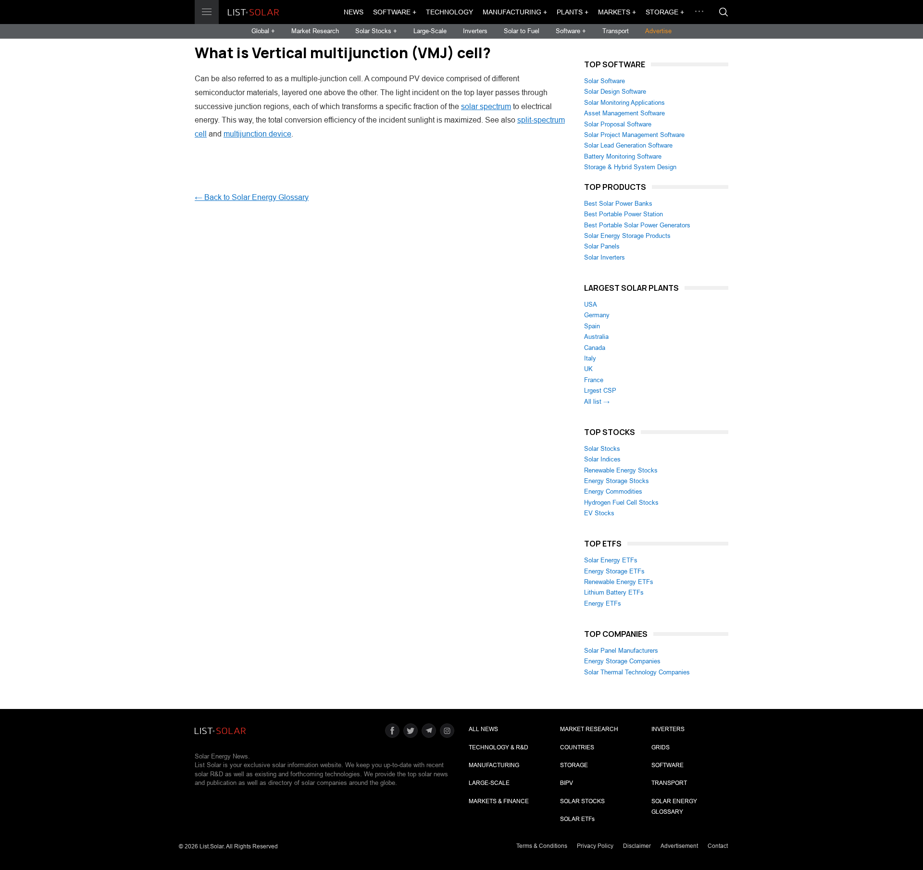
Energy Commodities (613, 491)
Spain (592, 326)
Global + (263, 31)
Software (667, 765)
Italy (590, 358)
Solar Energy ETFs (610, 560)
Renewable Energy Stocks (621, 470)
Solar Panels (602, 246)
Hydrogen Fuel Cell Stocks (621, 502)
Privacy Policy (595, 846)
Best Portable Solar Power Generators (637, 225)
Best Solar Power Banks (618, 203)
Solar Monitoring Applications (624, 102)
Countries (577, 747)
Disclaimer (637, 846)
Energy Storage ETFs (614, 571)
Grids (660, 747)
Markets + (617, 12)
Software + (394, 12)
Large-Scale (430, 31)
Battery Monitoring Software (622, 156)
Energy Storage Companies (622, 661)
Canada (594, 347)
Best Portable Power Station (623, 214)
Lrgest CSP (600, 390)
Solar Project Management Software (634, 134)
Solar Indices (602, 459)
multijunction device (257, 134)
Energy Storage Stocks (616, 481)
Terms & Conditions (541, 846)
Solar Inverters (604, 257)
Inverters (475, 31)
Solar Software (604, 81)
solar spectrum (486, 106)
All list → (597, 401)
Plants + (572, 12)
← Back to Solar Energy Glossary (252, 197)
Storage (574, 765)
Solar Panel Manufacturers (621, 650)
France (593, 380)
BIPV (566, 783)
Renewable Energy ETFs (618, 581)
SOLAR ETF (577, 819)
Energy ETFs (602, 603)
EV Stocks (599, 513)
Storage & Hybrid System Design (630, 167)
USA (590, 304)
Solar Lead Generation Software (628, 145)
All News (483, 729)
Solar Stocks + (376, 31)
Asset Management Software (624, 113)
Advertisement (679, 846)
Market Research (315, 31)
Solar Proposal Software (617, 124)
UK (588, 369)
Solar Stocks (602, 448)
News (353, 12)
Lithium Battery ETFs (614, 592)
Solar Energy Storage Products (627, 235)
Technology (449, 12)
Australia (596, 336)
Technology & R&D (498, 747)
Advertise (658, 31)
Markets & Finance (499, 801)
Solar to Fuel (521, 31)
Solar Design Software (615, 91)
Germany (597, 315)
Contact (718, 846)
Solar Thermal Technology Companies (637, 672)
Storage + (665, 12)
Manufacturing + (515, 12)
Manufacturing (494, 765)
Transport (615, 31)
